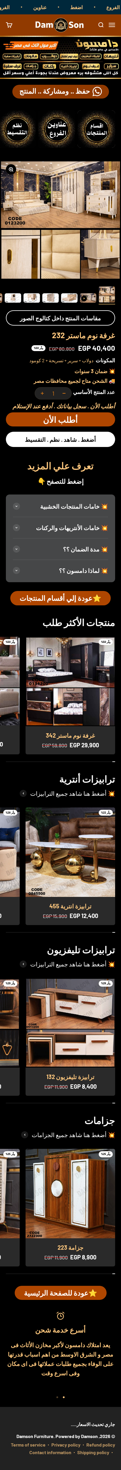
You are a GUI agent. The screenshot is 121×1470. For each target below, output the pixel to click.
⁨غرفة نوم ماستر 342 (70, 735)
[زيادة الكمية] (42, 393)
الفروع (14, 7)
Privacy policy (65, 1444)
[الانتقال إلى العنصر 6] (13, 298)
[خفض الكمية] (64, 393)
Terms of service (28, 1444)
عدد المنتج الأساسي (94, 392)
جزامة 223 (70, 1247)
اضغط (87, 7)
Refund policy (100, 1444)
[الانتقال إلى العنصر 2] (88, 298)
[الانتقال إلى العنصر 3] (69, 298)
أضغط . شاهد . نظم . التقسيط (60, 439)
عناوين (51, 7)
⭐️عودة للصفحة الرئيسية (60, 1292)
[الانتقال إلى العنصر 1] (107, 295)
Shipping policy (93, 1452)
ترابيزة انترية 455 (70, 906)
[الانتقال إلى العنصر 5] (31, 298)
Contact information (50, 1452)
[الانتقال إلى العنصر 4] (50, 298)
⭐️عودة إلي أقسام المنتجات (60, 598)
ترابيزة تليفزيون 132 (70, 1076)
